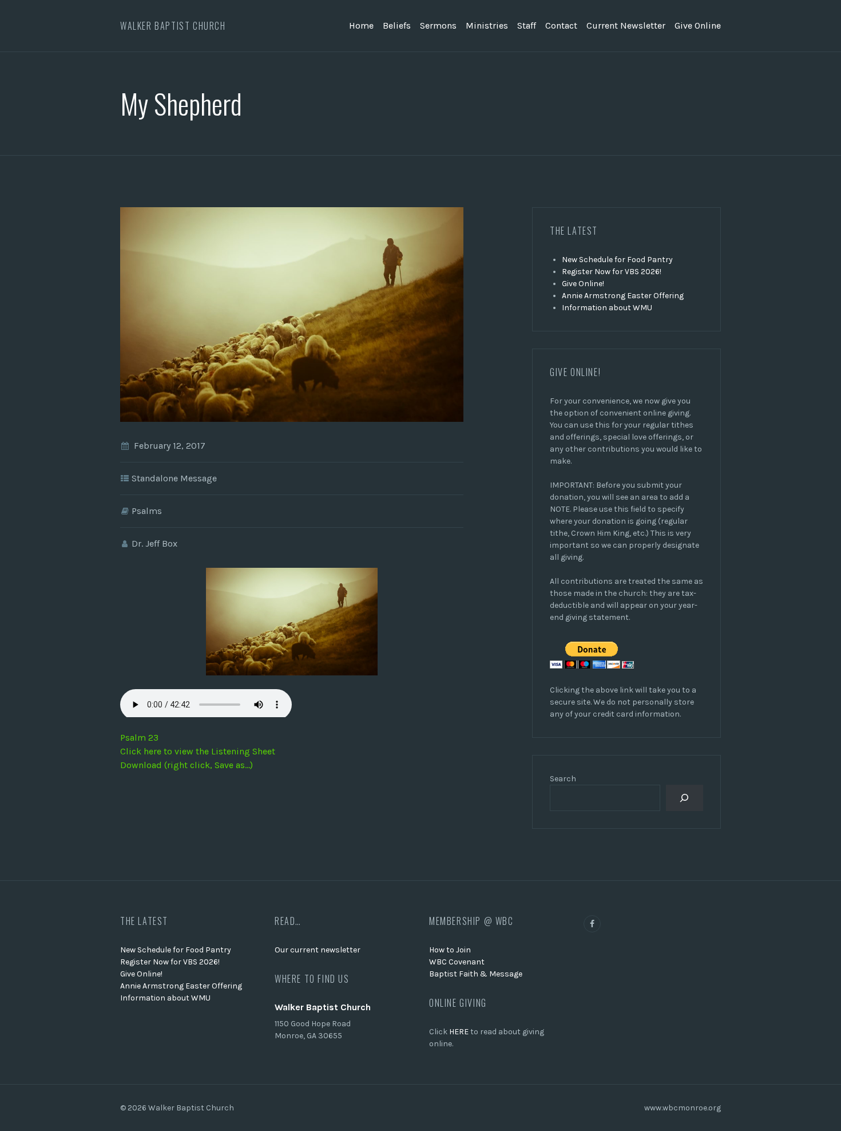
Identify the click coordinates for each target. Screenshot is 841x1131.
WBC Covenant (457, 962)
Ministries (487, 25)
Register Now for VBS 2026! (611, 271)
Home (361, 25)
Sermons (438, 25)
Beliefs (397, 25)
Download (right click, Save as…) (186, 765)
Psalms (147, 510)
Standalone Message (174, 478)
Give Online (698, 25)
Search (563, 779)
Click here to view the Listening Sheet (197, 751)
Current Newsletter (625, 25)
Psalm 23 (139, 737)
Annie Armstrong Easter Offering (623, 295)
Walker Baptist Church (173, 26)
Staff (526, 25)
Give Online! (583, 283)
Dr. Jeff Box (154, 543)
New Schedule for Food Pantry (617, 259)
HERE (459, 1032)
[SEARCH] (684, 798)
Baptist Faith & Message (475, 974)
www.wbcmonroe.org (682, 1108)
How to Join (450, 950)
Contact (561, 25)
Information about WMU (607, 308)
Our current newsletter (317, 950)
